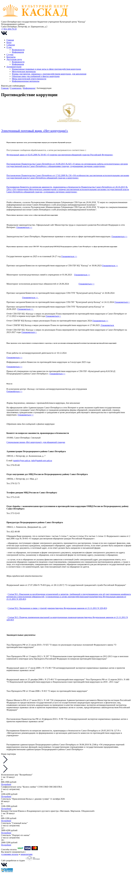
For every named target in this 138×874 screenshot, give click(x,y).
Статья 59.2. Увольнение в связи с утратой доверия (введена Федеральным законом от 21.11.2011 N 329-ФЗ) (57, 608)
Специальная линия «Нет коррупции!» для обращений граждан (35, 442)
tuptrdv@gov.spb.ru (21, 460)
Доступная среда (14, 59)
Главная (10, 40)
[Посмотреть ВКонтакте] (4, 35)
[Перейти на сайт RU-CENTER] (7, 872)
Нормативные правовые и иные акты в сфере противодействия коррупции (46, 69)
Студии (9, 54)
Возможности (18, 50)
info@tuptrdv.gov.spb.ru (41, 460)
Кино (8, 42)
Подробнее (6, 784)
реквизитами (26, 854)
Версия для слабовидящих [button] (13, 86)
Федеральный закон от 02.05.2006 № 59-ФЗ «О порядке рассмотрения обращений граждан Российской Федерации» (59, 155)
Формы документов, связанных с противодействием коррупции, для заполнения (49, 74)
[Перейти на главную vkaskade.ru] (36, 19)
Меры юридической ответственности (29, 79)
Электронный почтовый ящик (22, 130)
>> (93, 284)
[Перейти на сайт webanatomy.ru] (32, 860)
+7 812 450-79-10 (9, 29)
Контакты (10, 57)
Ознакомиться (85, 284)
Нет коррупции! (55, 130)
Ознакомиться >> (24, 227)
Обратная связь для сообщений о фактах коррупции (36, 76)
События (10, 45)
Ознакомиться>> (122, 302)
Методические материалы (24, 71)
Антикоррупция (13, 66)
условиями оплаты (9, 854)
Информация (18, 52)
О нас (9, 47)
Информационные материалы (25, 81)
